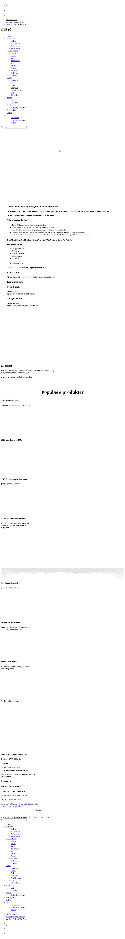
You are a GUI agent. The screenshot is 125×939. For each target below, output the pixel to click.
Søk (2, 127)
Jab (12, 63)
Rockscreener (15, 48)
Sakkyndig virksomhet (18, 108)
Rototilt (13, 58)
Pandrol (13, 68)
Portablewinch (16, 90)
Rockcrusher (15, 46)
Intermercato (15, 61)
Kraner (9, 98)
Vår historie (15, 118)
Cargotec (14, 53)
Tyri (12, 93)
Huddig (13, 41)
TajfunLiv (14, 103)
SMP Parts (14, 73)
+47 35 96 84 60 (11, 20)
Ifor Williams (15, 43)
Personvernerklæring (18, 120)
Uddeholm (14, 75)
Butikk (9, 78)
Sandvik (13, 83)
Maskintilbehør (12, 51)
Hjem (9, 36)
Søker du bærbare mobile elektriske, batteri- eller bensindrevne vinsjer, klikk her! (19, 805)
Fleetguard (14, 88)
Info (8, 115)
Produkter (10, 38)
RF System (14, 70)
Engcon (13, 66)
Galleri (9, 113)
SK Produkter (15, 95)
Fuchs (13, 85)
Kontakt (13, 123)
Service (10, 105)
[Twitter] (7, 5)
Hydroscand (15, 80)
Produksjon (11, 110)
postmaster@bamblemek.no (15, 22)
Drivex (13, 56)
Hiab (12, 100)
